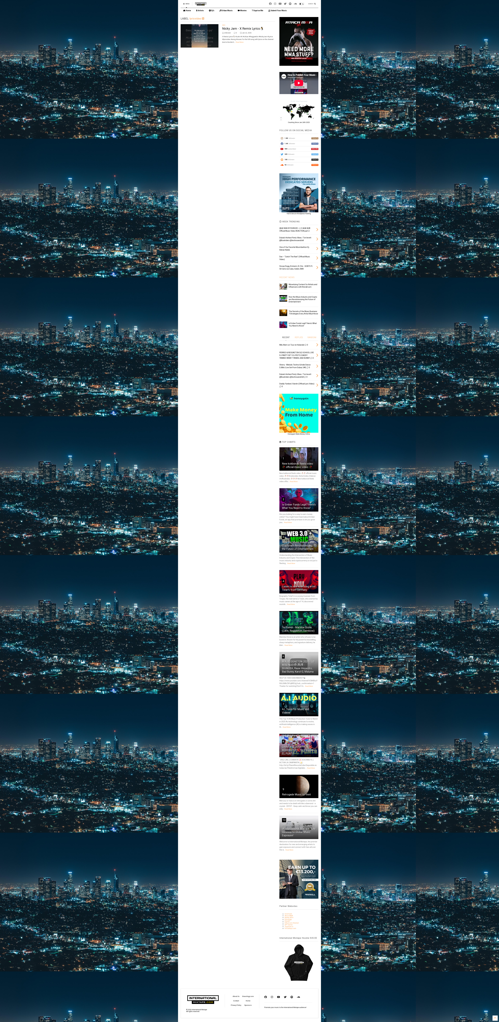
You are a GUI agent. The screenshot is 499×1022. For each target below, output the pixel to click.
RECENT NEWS (287, 277)
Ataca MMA (289, 916)
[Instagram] (275, 3)
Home (188, 10)
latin (223, 25)
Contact (236, 1001)
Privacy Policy (236, 1005)
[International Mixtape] (201, 5)
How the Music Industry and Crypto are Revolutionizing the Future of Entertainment (303, 299)
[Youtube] (280, 3)
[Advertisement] (228, 72)
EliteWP (287, 921)
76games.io (289, 927)
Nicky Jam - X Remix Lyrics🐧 (243, 28)
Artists (201, 10)
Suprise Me (258, 10)
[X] (285, 3)
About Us (236, 996)
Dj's (212, 10)
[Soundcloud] (295, 3)
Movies (243, 10)
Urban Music (227, 10)
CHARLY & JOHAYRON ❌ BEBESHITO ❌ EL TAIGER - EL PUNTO (298, 750)
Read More (240, 42)
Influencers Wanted (292, 923)
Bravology (288, 919)
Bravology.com (248, 996)
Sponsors (248, 1005)
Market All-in (289, 917)
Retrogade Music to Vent (296, 794)
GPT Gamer (289, 925)
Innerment (288, 914)
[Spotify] (290, 3)
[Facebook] (270, 3)
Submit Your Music (278, 10)
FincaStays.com (290, 928)
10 (284, 820)
